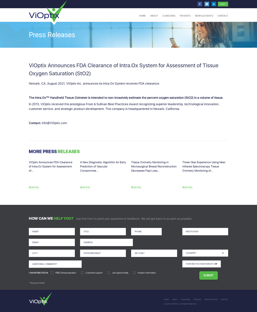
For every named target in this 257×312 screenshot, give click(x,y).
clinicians (185, 299)
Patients (185, 15)
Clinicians (168, 15)
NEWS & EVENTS (204, 15)
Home (142, 15)
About (154, 15)
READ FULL (34, 187)
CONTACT (222, 15)
